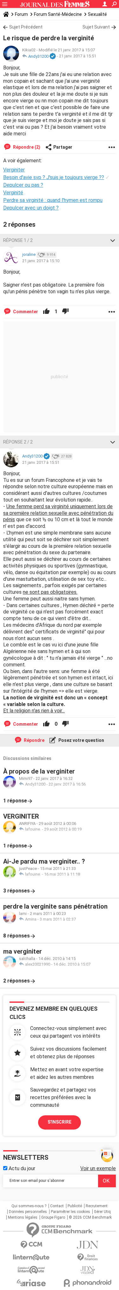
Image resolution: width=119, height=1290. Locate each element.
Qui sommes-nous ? (28, 1206)
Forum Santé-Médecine (58, 14)
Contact (57, 1206)
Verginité (13, 193)
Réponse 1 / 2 (18, 240)
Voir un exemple (98, 1168)
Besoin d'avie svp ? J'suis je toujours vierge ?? (53, 177)
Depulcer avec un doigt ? (31, 208)
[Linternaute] (31, 1257)
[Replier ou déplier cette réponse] (113, 240)
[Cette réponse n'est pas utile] (65, 311)
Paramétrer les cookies (70, 1211)
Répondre (33, 740)
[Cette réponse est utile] (46, 311)
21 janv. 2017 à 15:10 (40, 260)
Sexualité (97, 14)
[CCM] (31, 1245)
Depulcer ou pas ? (23, 185)
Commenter (25, 311)
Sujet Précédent (26, 26)
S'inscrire (59, 1122)
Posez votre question (80, 740)
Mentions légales (22, 1217)
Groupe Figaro (53, 1217)
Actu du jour (21, 1168)
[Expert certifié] (53, 56)
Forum (21, 14)
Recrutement (97, 1206)
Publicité (75, 1206)
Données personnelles (28, 1211)
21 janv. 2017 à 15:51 (77, 56)
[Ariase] (31, 1282)
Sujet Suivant (96, 26)
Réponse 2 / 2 (18, 441)
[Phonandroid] (88, 1283)
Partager (62, 147)
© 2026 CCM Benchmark (90, 1217)
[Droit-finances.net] (88, 1257)
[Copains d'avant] (31, 1270)
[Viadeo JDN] (88, 1270)
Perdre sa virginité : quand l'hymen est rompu (52, 200)
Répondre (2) (26, 147)
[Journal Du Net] (88, 1245)
